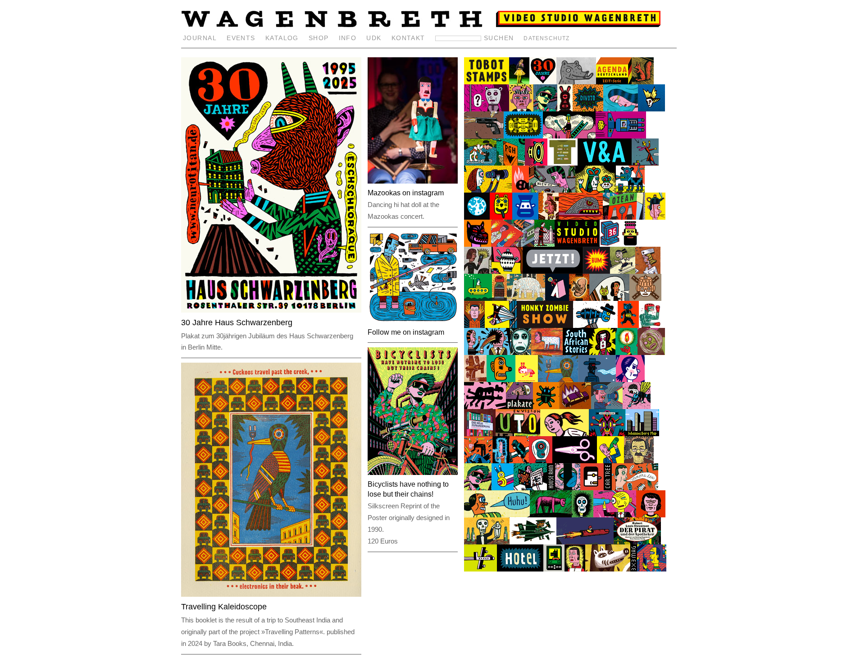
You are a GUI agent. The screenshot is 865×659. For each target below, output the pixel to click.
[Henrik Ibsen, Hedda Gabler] (484, 136)
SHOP (319, 37)
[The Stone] (551, 515)
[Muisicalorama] (588, 109)
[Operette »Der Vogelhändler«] (519, 82)
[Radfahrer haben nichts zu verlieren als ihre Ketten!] (545, 109)
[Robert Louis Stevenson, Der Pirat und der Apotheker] (637, 542)
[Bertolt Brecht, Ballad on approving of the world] (533, 542)
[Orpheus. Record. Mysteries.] (520, 352)
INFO (348, 37)
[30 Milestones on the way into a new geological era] (519, 461)
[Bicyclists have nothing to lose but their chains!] (478, 488)
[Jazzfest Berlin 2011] (557, 298)
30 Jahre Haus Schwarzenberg (236, 322)
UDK (373, 37)
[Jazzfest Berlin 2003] (486, 461)
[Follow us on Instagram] (413, 185)
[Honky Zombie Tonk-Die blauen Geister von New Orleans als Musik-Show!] (545, 325)
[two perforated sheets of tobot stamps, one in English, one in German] (486, 82)
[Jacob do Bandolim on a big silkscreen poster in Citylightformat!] (635, 488)
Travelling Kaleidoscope (224, 606)
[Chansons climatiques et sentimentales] (637, 406)
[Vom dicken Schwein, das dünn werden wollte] (607, 569)
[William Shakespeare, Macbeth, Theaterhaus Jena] (579, 298)
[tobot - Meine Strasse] (645, 298)
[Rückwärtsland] (552, 190)
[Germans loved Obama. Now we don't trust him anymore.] (595, 325)
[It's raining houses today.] (551, 488)
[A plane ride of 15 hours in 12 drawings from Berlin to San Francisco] (480, 569)
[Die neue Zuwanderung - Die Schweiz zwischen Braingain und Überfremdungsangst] (480, 434)
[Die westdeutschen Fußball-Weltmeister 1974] (650, 515)
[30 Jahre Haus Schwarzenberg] (542, 82)
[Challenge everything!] (544, 244)
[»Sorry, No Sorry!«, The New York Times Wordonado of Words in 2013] (487, 352)
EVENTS (241, 37)
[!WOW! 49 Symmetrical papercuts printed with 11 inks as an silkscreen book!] (523, 136)
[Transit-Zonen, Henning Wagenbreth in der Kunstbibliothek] (651, 569)
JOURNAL (200, 37)
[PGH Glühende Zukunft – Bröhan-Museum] (510, 163)
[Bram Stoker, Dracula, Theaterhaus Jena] (651, 109)
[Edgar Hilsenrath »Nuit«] (477, 217)
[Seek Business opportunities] (569, 136)
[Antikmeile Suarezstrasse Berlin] (507, 271)
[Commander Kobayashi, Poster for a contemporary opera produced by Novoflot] (575, 569)
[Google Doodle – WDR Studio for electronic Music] (630, 190)
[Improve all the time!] (581, 217)
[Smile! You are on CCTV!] (485, 406)
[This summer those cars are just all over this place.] (608, 488)
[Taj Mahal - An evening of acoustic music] (597, 379)
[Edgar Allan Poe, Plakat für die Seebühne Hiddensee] (582, 515)
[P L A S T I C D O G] (554, 569)
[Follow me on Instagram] (413, 325)
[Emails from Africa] (610, 244)
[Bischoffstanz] (497, 515)
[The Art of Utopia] (518, 434)
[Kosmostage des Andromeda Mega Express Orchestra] (503, 488)
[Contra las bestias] (546, 406)
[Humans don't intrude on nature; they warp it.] (576, 82)
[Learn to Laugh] (501, 325)
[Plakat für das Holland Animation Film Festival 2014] (655, 217)
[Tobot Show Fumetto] (596, 271)
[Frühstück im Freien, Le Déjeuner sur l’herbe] (480, 163)
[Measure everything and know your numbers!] (521, 109)
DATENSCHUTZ (546, 38)
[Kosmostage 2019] (607, 434)
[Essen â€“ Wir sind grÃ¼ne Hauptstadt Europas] (478, 298)
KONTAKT (408, 37)
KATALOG (282, 37)
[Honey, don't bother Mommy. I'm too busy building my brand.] (478, 271)
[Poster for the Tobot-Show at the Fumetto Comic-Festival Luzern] (553, 271)
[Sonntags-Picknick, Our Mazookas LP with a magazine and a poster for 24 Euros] (530, 488)
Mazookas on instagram (406, 193)
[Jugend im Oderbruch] (488, 190)
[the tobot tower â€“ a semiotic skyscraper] (512, 244)
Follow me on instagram (406, 332)
